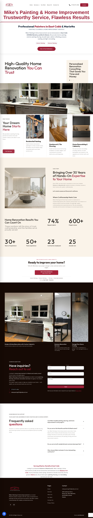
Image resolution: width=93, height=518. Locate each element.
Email (67, 365)
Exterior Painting (52, 43)
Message (50, 377)
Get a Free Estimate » (46, 49)
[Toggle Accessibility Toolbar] (4, 514)
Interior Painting (40, 43)
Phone (49, 371)
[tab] (66, 421)
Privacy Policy (78, 390)
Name (49, 365)
